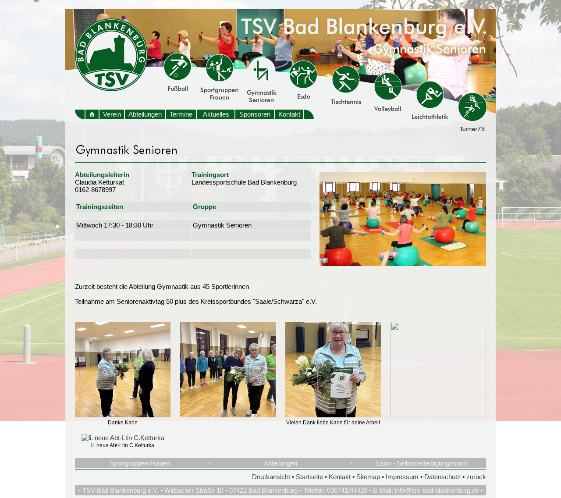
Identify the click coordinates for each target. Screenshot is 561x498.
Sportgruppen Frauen (140, 463)
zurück (476, 476)
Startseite (309, 476)
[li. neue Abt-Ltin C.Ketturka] (123, 437)
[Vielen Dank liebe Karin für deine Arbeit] (333, 415)
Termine (181, 114)
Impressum (402, 476)
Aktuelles (216, 114)
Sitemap (368, 476)
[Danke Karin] (122, 415)
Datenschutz (442, 476)
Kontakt (289, 114)
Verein (112, 114)
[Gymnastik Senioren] (403, 263)
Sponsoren (254, 114)
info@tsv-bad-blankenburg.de (437, 490)
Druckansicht (271, 476)
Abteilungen (145, 114)
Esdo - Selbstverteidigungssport (421, 463)
